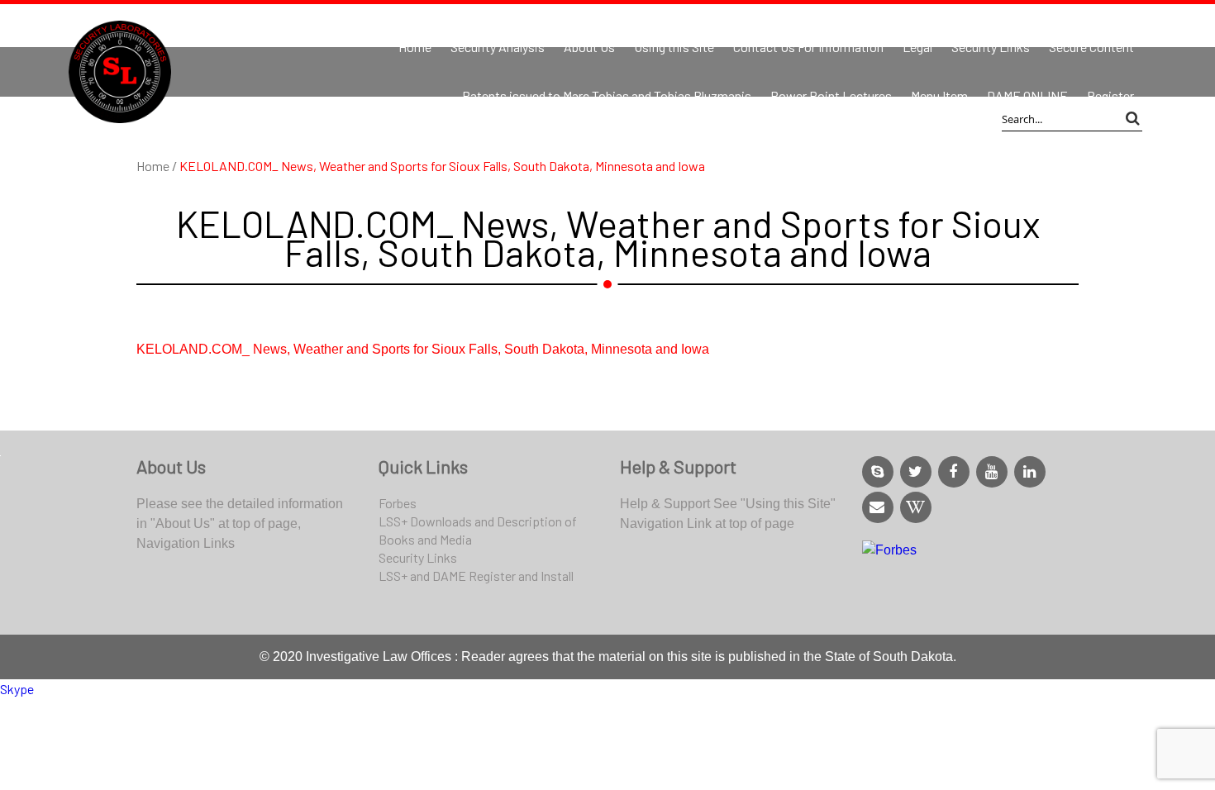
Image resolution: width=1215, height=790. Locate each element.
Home (414, 47)
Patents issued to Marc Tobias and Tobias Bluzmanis (606, 95)
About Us (589, 47)
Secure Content (1091, 47)
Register (1110, 95)
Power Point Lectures (831, 95)
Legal (917, 47)
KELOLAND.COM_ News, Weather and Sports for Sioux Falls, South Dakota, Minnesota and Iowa (422, 349)
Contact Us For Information (808, 47)
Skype (17, 689)
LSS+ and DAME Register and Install (476, 575)
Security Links (990, 47)
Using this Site (674, 47)
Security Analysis (497, 47)
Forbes (398, 503)
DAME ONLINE (1027, 95)
